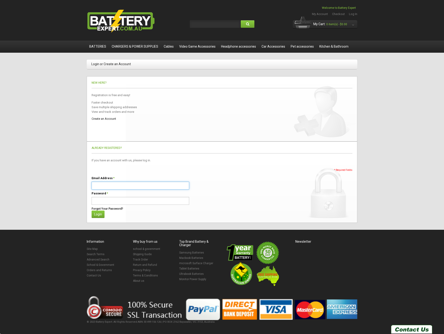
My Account (320, 14)
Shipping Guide (142, 254)
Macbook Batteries (191, 258)
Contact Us (94, 275)
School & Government (100, 265)
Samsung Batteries (191, 252)
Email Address (102, 178)
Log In (353, 14)
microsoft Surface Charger (196, 263)
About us (138, 280)
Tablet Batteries (189, 268)
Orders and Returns (99, 270)
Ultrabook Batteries (191, 274)
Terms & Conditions (145, 275)
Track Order (140, 259)
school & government (146, 249)
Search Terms (96, 254)
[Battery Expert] (121, 21)
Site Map (92, 249)
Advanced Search (98, 259)
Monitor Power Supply (192, 279)
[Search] (247, 24)
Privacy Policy (142, 270)
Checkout (338, 14)
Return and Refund (145, 265)
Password (99, 193)
